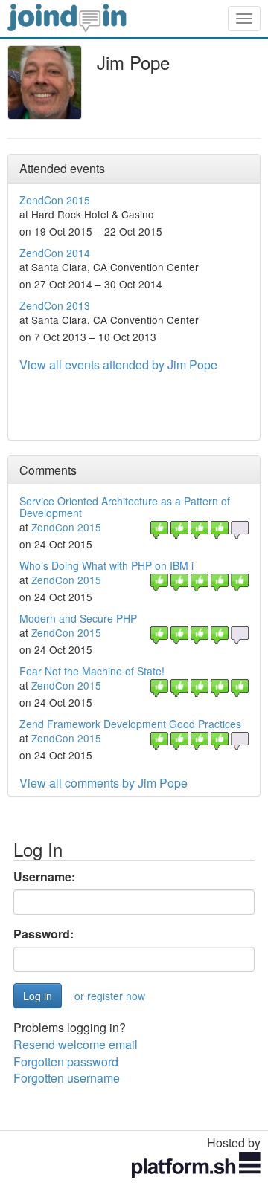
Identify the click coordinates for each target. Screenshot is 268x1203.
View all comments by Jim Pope (103, 782)
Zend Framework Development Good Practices (130, 723)
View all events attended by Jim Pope (118, 364)
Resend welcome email (75, 1044)
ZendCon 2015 (54, 199)
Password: (43, 934)
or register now (109, 995)
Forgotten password (65, 1061)
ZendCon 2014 (54, 252)
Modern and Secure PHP (78, 618)
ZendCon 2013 (54, 305)
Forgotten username (66, 1077)
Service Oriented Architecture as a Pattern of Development (124, 506)
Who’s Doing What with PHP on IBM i (106, 565)
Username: (44, 877)
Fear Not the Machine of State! (92, 671)
